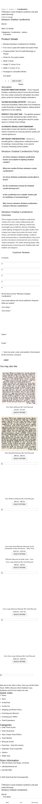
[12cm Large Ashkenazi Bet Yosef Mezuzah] (19, 559)
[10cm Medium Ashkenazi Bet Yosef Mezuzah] (19, 480)
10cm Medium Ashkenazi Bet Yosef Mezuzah (19, 498)
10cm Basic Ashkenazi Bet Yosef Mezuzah (19, 407)
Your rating (6, 307)
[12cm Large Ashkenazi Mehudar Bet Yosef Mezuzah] (19, 589)
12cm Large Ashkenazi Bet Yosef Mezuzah (19, 562)
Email (4, 343)
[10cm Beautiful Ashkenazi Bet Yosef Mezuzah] (19, 434)
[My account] (39, 2)
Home (4, 9)
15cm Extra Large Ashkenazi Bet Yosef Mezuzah (19, 656)
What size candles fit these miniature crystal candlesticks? (20, 170)
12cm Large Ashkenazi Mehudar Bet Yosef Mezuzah (19, 609)
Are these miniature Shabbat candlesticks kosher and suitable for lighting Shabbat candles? (19, 159)
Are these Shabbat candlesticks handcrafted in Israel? (21, 178)
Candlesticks (22, 9)
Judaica (12, 9)
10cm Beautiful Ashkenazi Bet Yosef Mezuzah (19, 453)
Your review (6, 311)
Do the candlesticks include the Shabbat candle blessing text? (18, 187)
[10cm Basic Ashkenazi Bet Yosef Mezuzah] (19, 388)
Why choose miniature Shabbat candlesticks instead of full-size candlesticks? (20, 205)
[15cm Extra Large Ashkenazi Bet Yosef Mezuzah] (19, 636)
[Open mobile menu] (2, 2)
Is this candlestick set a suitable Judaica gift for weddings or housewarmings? (20, 196)
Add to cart (16, 81)
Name (4, 334)
